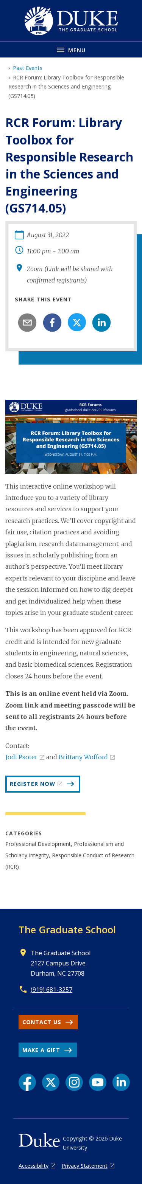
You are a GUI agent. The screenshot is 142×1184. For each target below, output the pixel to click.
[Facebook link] (27, 1082)
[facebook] (52, 322)
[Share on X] (77, 322)
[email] (27, 322)
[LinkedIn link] (121, 1082)
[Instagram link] (74, 1082)
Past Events (27, 67)
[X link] (50, 1082)
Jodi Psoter (21, 757)
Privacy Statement (85, 1165)
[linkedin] (101, 322)
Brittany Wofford (83, 757)
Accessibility (33, 1165)
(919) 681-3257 (51, 989)
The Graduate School (67, 929)
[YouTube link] (97, 1082)
